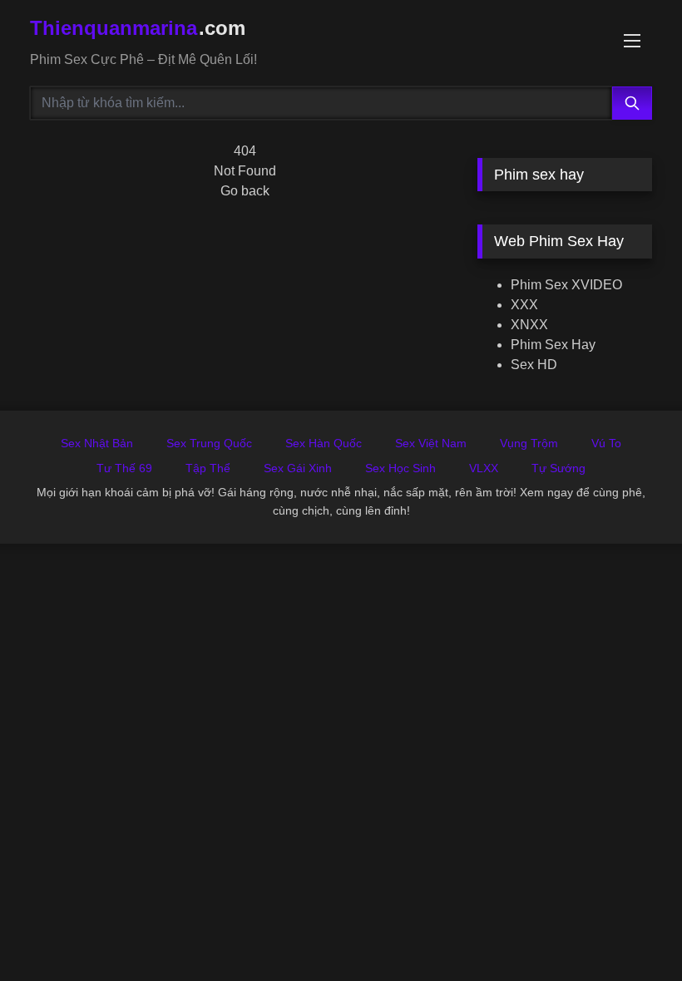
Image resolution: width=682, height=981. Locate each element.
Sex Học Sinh (400, 468)
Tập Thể (207, 468)
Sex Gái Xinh (298, 468)
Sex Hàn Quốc (323, 443)
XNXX (529, 325)
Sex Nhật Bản (97, 443)
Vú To (606, 443)
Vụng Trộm (529, 443)
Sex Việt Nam (431, 443)
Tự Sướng (558, 468)
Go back (244, 191)
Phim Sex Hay (553, 345)
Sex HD (534, 364)
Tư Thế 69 (124, 468)
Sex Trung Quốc (209, 443)
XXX (524, 305)
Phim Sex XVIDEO (566, 285)
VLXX (483, 468)
